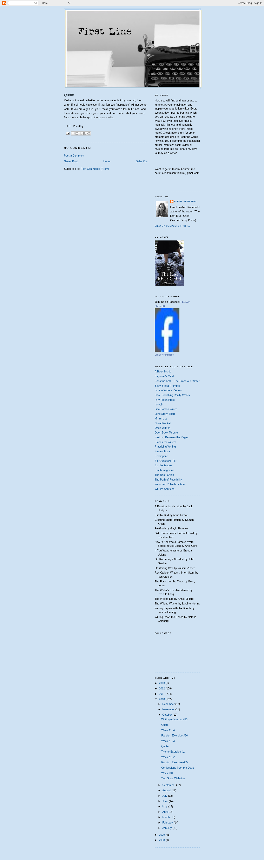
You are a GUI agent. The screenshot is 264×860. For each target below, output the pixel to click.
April (165, 811)
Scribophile (161, 456)
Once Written (162, 427)
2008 (162, 840)
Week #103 (168, 740)
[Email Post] (67, 133)
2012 (162, 688)
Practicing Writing (165, 446)
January (167, 827)
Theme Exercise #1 (173, 751)
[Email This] (73, 133)
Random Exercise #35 (174, 762)
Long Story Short (165, 413)
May (165, 806)
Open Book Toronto (166, 432)
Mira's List (161, 418)
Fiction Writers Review (168, 390)
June (165, 801)
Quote (165, 724)
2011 (162, 693)
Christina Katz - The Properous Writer (177, 381)
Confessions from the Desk (177, 767)
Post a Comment (74, 155)
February (168, 822)
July (165, 795)
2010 (162, 699)
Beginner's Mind (164, 376)
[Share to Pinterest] (89, 133)
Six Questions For (165, 460)
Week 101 (167, 773)
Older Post (142, 161)
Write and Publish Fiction (170, 484)
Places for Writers (165, 442)
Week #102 (168, 757)
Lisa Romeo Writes (166, 409)
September (169, 785)
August (167, 790)
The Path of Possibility (168, 479)
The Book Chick (164, 474)
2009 (162, 834)
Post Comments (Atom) (95, 168)
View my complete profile (173, 226)
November (168, 709)
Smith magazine (164, 470)
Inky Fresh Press (165, 399)
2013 (162, 683)
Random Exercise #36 (174, 735)
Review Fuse (162, 451)
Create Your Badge (164, 354)
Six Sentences (163, 465)
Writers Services (164, 488)
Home (106, 161)
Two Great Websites (173, 778)
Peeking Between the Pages (172, 437)
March (166, 817)
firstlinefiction (185, 201)
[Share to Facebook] (85, 133)
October (167, 714)
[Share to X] (81, 133)
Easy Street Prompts (167, 385)
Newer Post (71, 161)
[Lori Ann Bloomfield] (167, 350)
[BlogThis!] (77, 133)
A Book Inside (163, 371)
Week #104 (168, 730)
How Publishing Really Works (172, 395)
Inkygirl (159, 404)
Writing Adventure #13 (174, 719)
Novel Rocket (163, 423)
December (168, 704)
